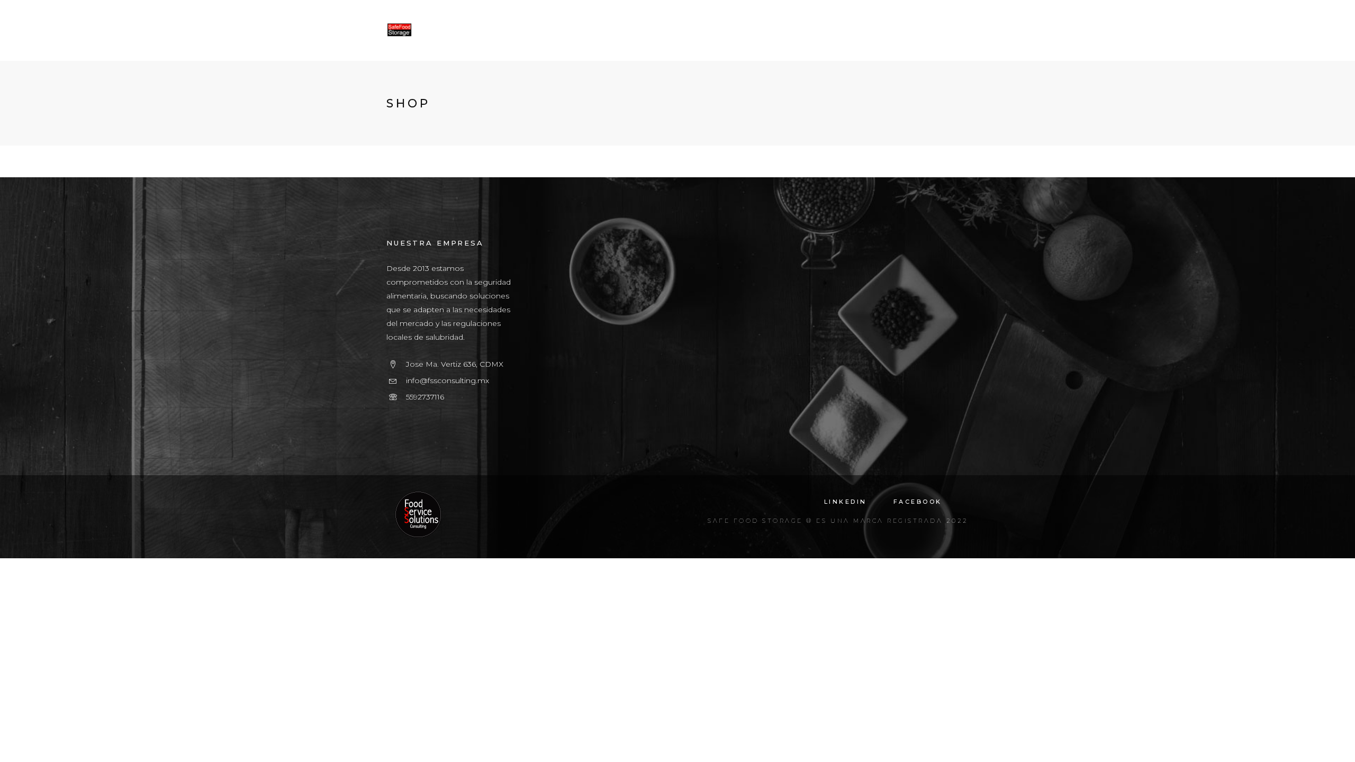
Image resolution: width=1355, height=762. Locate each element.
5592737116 (425, 397)
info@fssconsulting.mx (447, 380)
